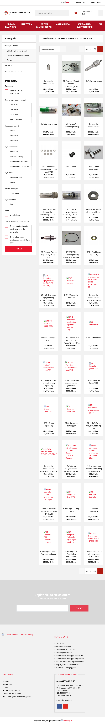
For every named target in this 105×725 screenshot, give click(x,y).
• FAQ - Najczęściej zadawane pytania (17, 697)
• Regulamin (59, 643)
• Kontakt (5, 681)
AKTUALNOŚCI (63, 24)
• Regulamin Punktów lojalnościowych (69, 662)
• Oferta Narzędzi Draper (11, 693)
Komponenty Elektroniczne (84, 25)
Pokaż (19, 249)
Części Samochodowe (44, 25)
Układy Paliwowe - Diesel (17, 51)
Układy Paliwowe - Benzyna (18, 55)
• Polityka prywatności (63, 652)
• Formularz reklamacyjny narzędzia (68, 655)
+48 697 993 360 (65, 681)
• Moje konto (7, 684)
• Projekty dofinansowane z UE (66, 665)
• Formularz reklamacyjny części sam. (69, 659)
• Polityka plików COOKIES (64, 649)
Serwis (10, 60)
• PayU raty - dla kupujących (65, 668)
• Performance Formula (11, 690)
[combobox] (52, 49)
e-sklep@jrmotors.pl (64, 700)
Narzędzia (27, 24)
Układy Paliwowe (10, 25)
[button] (61, 637)
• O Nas (5, 687)
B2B (100, 24)
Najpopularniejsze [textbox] (47, 49)
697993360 (4, 2)
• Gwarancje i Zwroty (62, 646)
